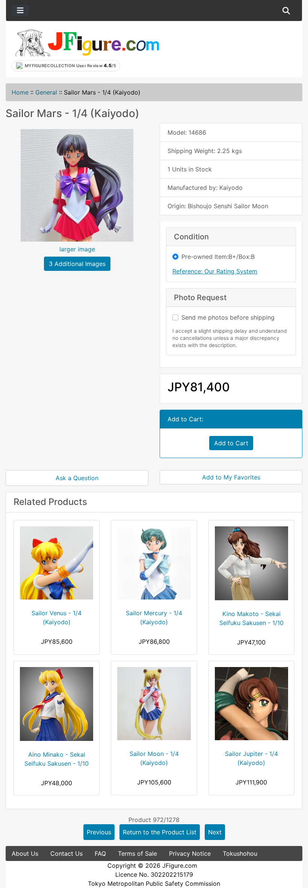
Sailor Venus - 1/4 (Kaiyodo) (57, 617)
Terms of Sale (137, 853)
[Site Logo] (87, 42)
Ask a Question (77, 478)
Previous (99, 832)
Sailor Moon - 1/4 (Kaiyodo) (154, 758)
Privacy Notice (190, 853)
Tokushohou (240, 853)
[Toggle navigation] (20, 10)
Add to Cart (231, 443)
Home (20, 92)
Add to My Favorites (231, 477)
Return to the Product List (159, 832)
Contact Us (66, 853)
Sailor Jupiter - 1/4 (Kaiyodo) (251, 758)
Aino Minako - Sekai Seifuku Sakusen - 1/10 (56, 759)
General (46, 92)
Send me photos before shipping (228, 317)
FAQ (100, 853)
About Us (25, 853)
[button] (286, 10)
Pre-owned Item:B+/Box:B (218, 256)
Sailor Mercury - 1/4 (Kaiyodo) (154, 617)
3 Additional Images (77, 263)
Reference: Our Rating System (214, 271)
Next (215, 832)
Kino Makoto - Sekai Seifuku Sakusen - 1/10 (251, 618)
